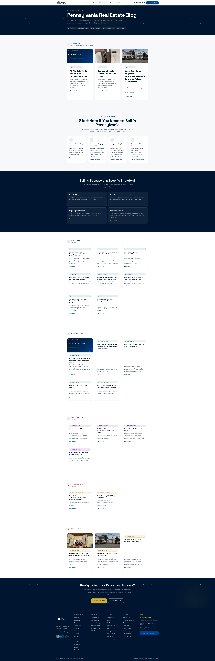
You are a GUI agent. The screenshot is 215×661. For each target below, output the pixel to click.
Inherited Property (128, 620)
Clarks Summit (78, 628)
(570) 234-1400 (117, 600)
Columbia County (95, 623)
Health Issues (127, 633)
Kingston (76, 636)
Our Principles (111, 623)
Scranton (76, 617)
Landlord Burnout (128, 636)
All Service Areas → (79, 650)
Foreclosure (126, 617)
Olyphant (76, 633)
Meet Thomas (111, 625)
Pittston (76, 623)
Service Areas (103, 2)
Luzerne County (95, 620)
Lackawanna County (96, 617)
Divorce (125, 623)
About (95, 2)
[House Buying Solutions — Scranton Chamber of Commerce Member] (67, 636)
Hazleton (76, 641)
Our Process (87, 2)
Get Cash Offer (152, 2)
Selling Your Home (112, 631)
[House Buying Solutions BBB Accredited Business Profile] (60, 636)
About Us (109, 620)
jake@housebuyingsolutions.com (149, 620)
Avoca (76, 639)
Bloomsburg (77, 644)
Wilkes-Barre (77, 620)
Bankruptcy (126, 631)
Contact (117, 2)
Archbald (76, 631)
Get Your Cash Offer (99, 600)
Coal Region (77, 647)
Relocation (126, 625)
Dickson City (77, 625)
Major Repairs (127, 628)
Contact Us (110, 636)
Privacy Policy (111, 639)
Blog (111, 2)
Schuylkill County (95, 625)
